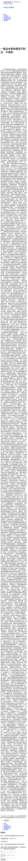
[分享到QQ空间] (6, 7)
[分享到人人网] (11, 7)
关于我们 (6, 15)
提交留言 (3, 859)
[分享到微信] (13, 7)
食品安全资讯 (7, 18)
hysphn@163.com (8, 3)
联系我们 (6, 20)
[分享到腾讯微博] (9, 7)
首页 (5, 14)
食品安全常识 (7, 17)
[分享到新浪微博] (8, 7)
